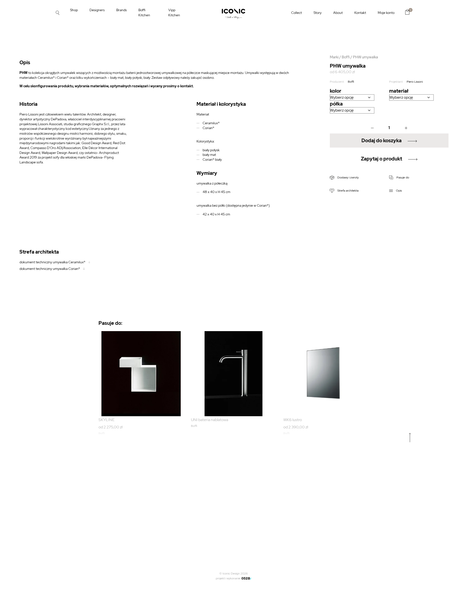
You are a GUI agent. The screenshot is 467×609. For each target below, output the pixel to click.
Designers (97, 10)
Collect (296, 12)
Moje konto (386, 12)
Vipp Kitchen (174, 12)
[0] (407, 12)
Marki (334, 57)
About (338, 12)
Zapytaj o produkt (381, 159)
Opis (398, 191)
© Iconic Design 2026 (233, 573)
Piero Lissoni (415, 82)
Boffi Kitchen (144, 12)
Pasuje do (402, 177)
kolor (335, 91)
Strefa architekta (348, 191)
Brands (121, 10)
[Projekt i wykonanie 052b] (246, 578)
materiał (398, 91)
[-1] (372, 128)
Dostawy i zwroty (348, 177)
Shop (74, 10)
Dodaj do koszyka (381, 140)
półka (336, 104)
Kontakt (360, 12)
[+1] (406, 128)
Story (318, 12)
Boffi (346, 57)
